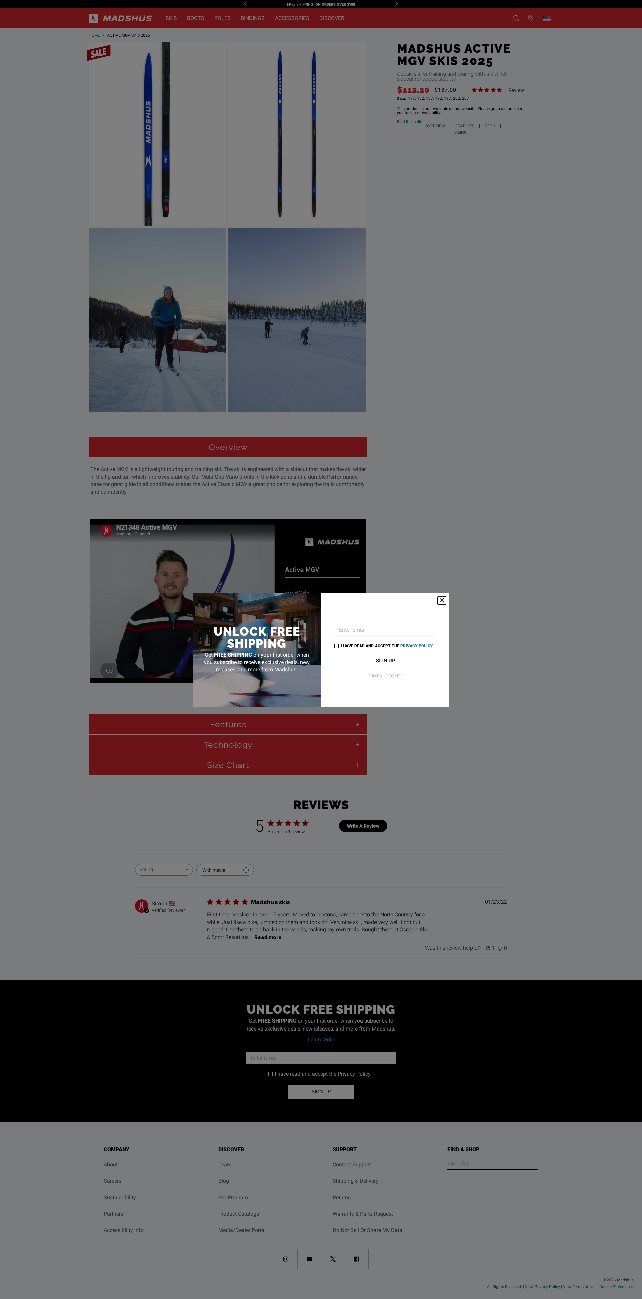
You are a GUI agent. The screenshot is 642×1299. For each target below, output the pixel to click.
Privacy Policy (416, 645)
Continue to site (385, 676)
